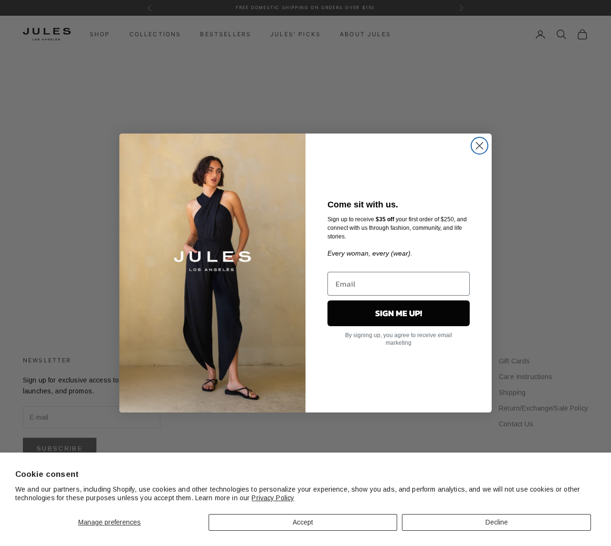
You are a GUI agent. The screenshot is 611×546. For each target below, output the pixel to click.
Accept (303, 522)
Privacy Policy (273, 498)
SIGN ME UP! (398, 313)
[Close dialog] (479, 145)
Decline (496, 522)
